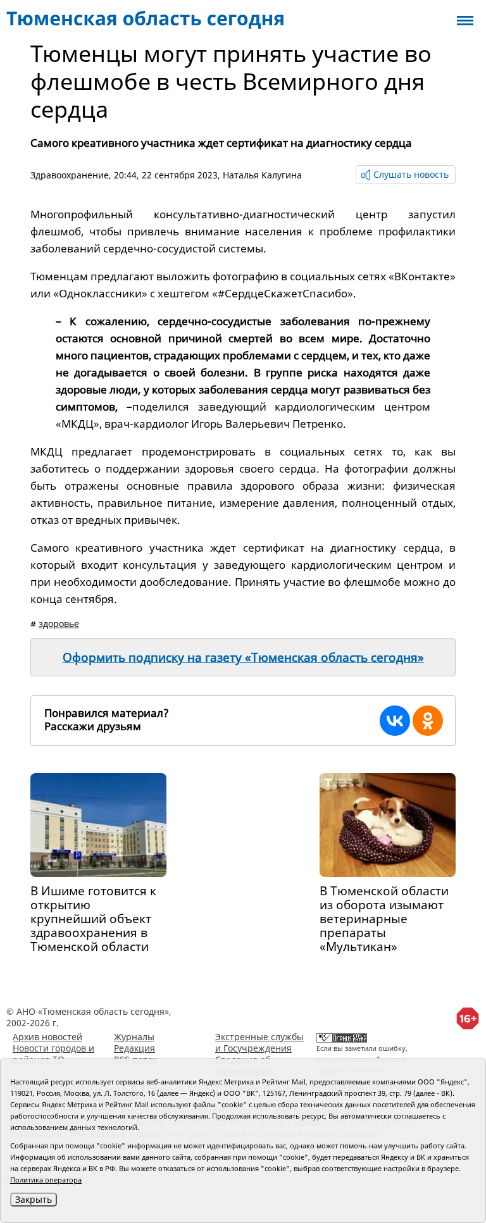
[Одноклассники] (428, 720)
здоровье (59, 624)
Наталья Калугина (262, 175)
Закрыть (33, 1199)
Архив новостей (47, 1037)
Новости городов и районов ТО (53, 1053)
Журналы (134, 1037)
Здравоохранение (69, 175)
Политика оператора (46, 1179)
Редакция (134, 1048)
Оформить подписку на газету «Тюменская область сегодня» (243, 657)
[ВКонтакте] (395, 720)
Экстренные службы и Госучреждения (259, 1042)
